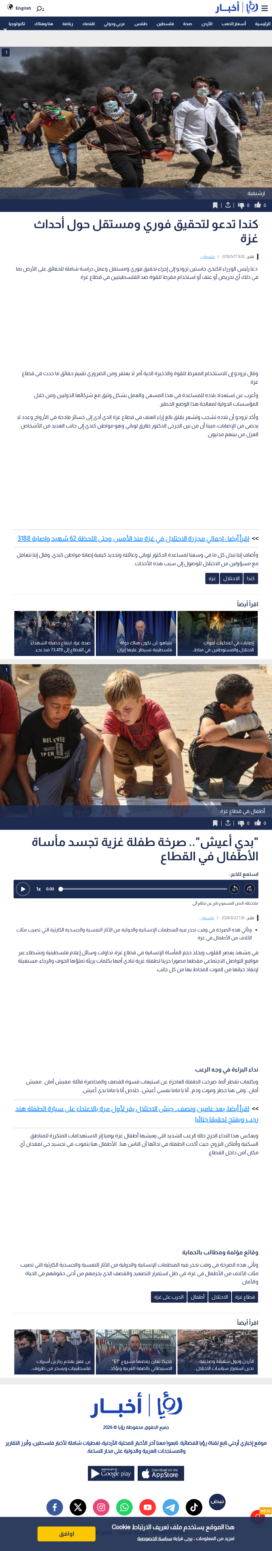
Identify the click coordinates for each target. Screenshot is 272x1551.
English (23, 8)
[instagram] (101, 1507)
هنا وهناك (43, 23)
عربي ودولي (114, 23)
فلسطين (165, 23)
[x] (78, 1507)
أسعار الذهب (234, 23)
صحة (187, 23)
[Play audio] (23, 889)
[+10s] (249, 889)
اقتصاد (88, 23)
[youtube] (147, 1507)
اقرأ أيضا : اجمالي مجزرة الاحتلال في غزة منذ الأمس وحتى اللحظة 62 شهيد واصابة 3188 (133, 538)
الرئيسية (262, 23)
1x (38, 889)
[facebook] (54, 1507)
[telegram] (171, 1507)
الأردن (206, 23)
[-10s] (234, 889)
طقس (140, 23)
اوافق (66, 1533)
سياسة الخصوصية (154, 1538)
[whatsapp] (124, 1507)
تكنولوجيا (17, 23)
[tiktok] (194, 1507)
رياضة (67, 23)
